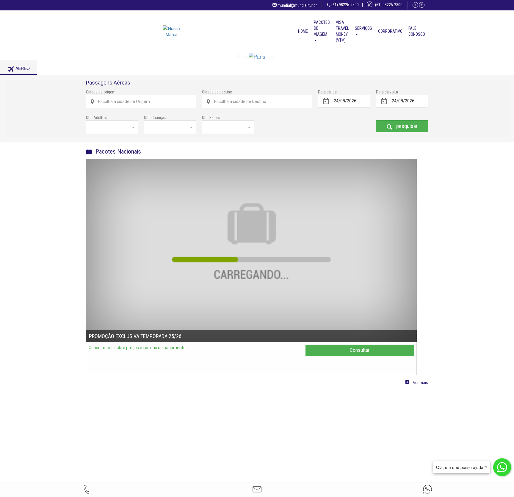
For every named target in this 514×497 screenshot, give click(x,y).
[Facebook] (415, 5)
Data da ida (327, 95)
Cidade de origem (100, 95)
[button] (257, 489)
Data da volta (387, 95)
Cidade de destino (217, 95)
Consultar (359, 353)
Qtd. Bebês (211, 120)
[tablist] (257, 70)
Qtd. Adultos (96, 120)
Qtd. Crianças (155, 120)
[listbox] (112, 130)
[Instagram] (422, 5)
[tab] (18, 70)
